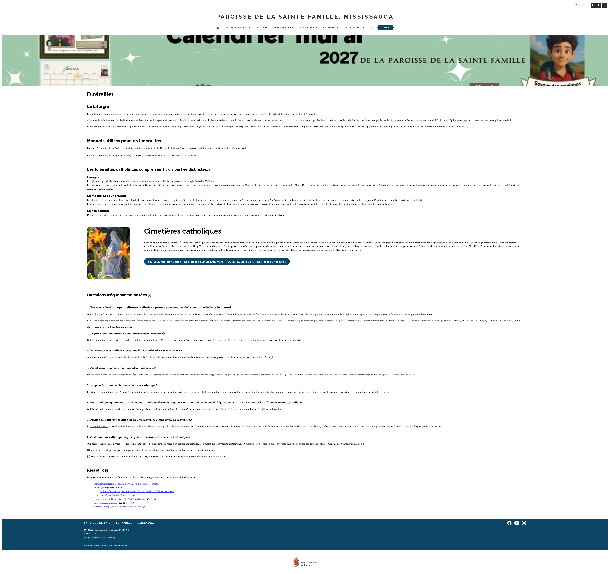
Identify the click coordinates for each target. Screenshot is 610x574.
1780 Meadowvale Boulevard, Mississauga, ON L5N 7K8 (106, 530)
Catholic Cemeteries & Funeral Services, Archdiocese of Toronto (125, 484)
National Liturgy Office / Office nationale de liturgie (119, 506)
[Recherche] (372, 27)
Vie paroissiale (308, 27)
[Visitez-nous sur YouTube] (516, 523)
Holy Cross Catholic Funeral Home (117, 495)
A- (598, 5)
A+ (593, 5)
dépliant (201, 357)
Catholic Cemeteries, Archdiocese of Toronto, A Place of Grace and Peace (137, 491)
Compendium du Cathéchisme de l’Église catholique (119, 499)
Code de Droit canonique (106, 503)
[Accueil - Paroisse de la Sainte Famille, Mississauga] (217, 27)
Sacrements (330, 27)
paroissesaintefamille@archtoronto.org (99, 538)
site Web (135, 357)
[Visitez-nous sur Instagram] (524, 523)
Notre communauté (237, 27)
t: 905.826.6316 (90, 534)
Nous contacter (354, 27)
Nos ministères (283, 27)
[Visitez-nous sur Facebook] (509, 523)
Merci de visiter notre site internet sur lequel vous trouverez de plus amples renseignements (217, 261)
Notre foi (263, 27)
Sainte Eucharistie (99, 426)
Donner (385, 27)
